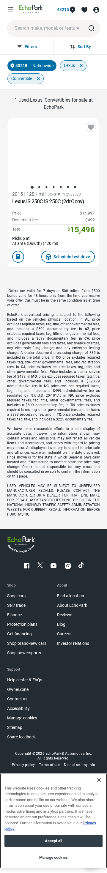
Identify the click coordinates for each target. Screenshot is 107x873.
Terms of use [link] (49, 765)
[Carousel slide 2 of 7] (39, 187)
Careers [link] (64, 634)
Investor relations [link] (73, 643)
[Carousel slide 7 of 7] (74, 187)
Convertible (21, 78)
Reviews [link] (64, 615)
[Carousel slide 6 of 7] (67, 187)
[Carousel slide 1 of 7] (32, 187)
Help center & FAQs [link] (24, 680)
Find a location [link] (70, 596)
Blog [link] (61, 624)
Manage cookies (53, 857)
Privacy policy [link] (23, 765)
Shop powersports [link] (24, 653)
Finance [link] (14, 615)
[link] (31, 10)
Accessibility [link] (18, 708)
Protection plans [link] (22, 624)
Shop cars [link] (16, 596)
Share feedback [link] (21, 737)
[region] (53, 820)
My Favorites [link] (84, 9)
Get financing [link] (19, 634)
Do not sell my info (79, 765)
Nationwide (43, 65)
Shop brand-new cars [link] (26, 643)
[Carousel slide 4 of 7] (53, 187)
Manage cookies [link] (22, 718)
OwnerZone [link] (18, 689)
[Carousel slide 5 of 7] (60, 187)
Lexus (69, 65)
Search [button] (91, 28)
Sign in (96, 9)
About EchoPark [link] (72, 605)
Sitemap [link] (14, 727)
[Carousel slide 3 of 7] (46, 187)
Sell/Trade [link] (16, 605)
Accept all (53, 841)
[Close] (99, 780)
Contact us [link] (17, 699)
